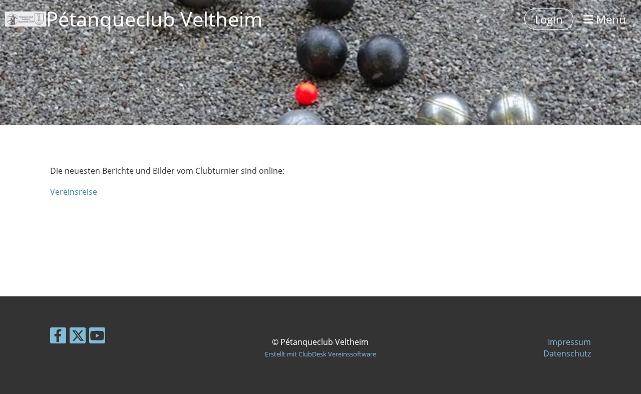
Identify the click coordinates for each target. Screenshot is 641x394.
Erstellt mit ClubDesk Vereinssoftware (320, 353)
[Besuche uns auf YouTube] (97, 337)
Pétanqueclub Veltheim (154, 19)
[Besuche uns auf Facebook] (58, 337)
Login (549, 19)
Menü (609, 19)
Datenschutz (567, 353)
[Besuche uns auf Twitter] (78, 337)
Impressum (569, 341)
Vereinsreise (73, 191)
